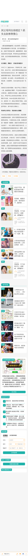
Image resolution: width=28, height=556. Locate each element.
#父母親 (16, 176)
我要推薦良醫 (14, 464)
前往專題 (14, 392)
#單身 (9, 176)
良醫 (2, 25)
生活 (5, 25)
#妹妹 (3, 176)
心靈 (7, 25)
